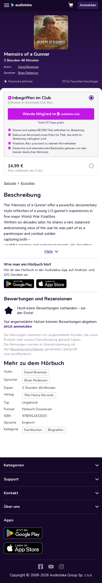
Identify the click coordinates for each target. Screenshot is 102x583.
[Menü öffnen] (6, 5)
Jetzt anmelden (18, 326)
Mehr (48, 251)
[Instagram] (61, 566)
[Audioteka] (21, 5)
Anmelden (88, 5)
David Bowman (28, 67)
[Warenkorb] (71, 5)
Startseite (10, 183)
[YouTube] (51, 566)
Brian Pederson (28, 73)
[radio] (51, 99)
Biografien (28, 183)
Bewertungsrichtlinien (27, 349)
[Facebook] (40, 566)
